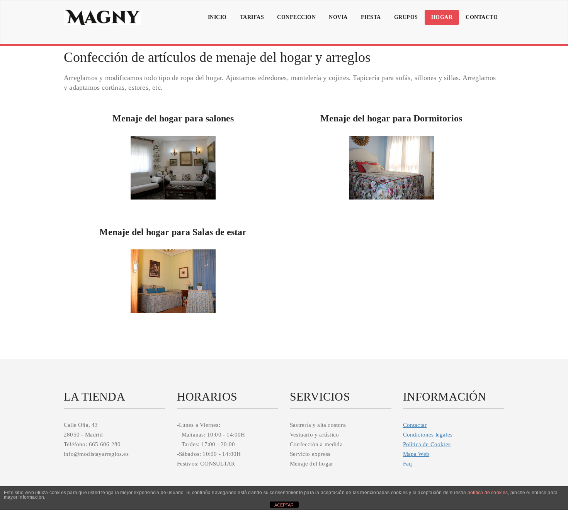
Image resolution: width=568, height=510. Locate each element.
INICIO (217, 17)
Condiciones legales (428, 435)
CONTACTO (482, 17)
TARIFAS (252, 17)
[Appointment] (102, 17)
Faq (407, 464)
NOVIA (338, 17)
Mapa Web (416, 454)
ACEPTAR (284, 505)
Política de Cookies (427, 444)
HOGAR (442, 17)
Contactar (415, 425)
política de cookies (488, 492)
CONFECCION (296, 17)
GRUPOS (406, 17)
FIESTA (371, 17)
